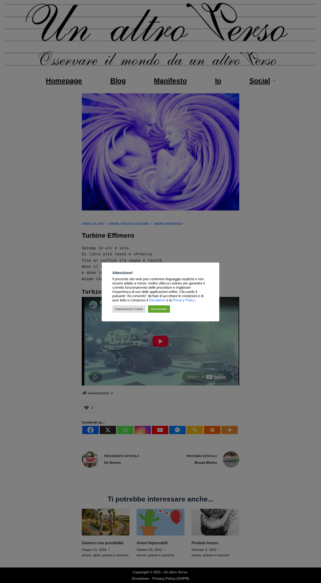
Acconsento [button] (159, 309)
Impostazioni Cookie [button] (129, 309)
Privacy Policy (184, 300)
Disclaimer (157, 300)
